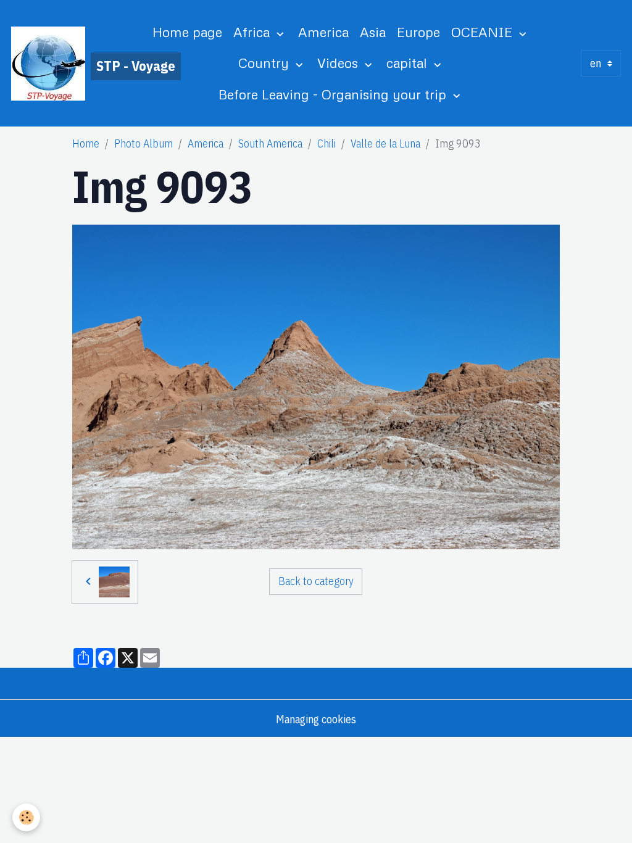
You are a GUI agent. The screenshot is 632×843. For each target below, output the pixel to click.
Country (265, 62)
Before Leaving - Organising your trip (334, 94)
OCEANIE (483, 31)
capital (408, 62)
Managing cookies (316, 719)
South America (270, 143)
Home (85, 143)
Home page (187, 31)
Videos (339, 62)
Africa (253, 31)
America (323, 31)
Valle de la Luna (385, 143)
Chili (326, 143)
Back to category (316, 581)
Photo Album (143, 143)
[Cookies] (26, 817)
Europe (418, 31)
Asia (373, 31)
